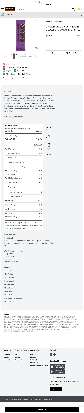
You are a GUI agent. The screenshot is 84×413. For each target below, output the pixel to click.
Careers (6, 357)
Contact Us (19, 360)
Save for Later (74, 53)
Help (16, 354)
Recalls (17, 357)
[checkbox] (36, 21)
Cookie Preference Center (39, 365)
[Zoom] (36, 47)
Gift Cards (33, 360)
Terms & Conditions (35, 399)
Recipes (33, 357)
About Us (7, 354)
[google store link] (57, 373)
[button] (73, 9)
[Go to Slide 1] (14, 56)
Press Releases (9, 360)
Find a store (34, 354)
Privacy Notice (48, 399)
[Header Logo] (10, 9)
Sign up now (56, 389)
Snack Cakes (57, 22)
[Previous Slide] (5, 57)
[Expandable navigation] (2, 9)
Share (55, 53)
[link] (72, 53)
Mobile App (34, 363)
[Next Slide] (35, 57)
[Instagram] (54, 355)
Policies (25, 399)
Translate (48, 4)
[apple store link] (57, 368)
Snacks (48, 22)
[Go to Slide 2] (23, 56)
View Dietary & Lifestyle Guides (15, 78)
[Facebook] (51, 355)
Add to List (42, 410)
